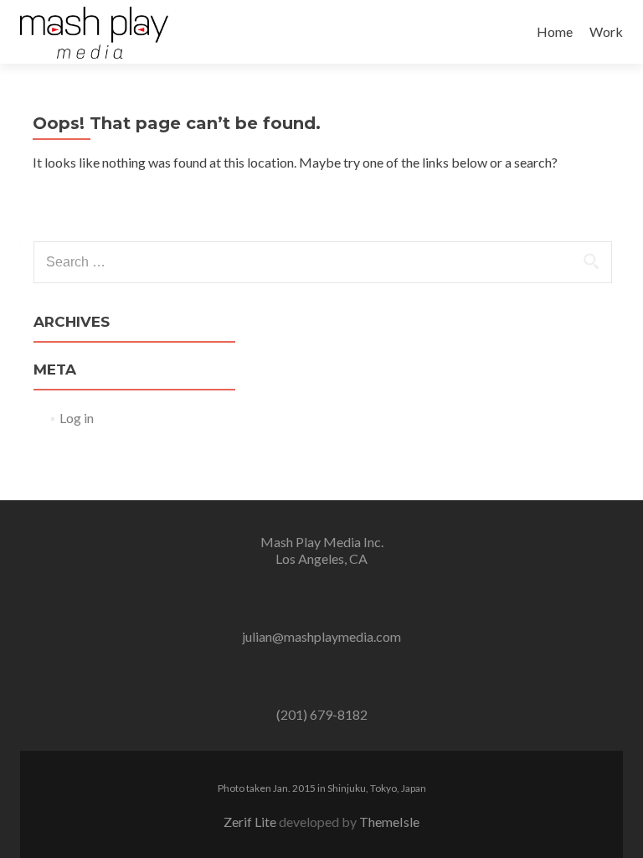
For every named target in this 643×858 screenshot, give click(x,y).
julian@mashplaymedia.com (321, 636)
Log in (76, 418)
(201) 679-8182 (322, 714)
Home (555, 31)
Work (606, 31)
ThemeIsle (389, 822)
